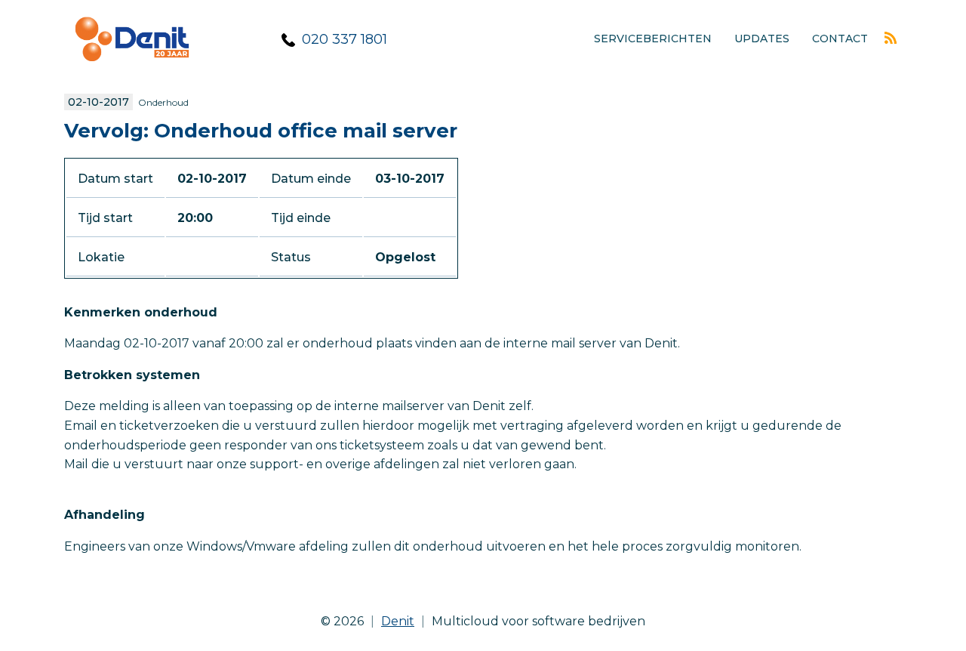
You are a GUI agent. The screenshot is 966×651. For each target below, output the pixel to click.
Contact (840, 38)
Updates (761, 38)
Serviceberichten (653, 38)
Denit (397, 621)
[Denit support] (132, 72)
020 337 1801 (344, 39)
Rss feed (890, 38)
